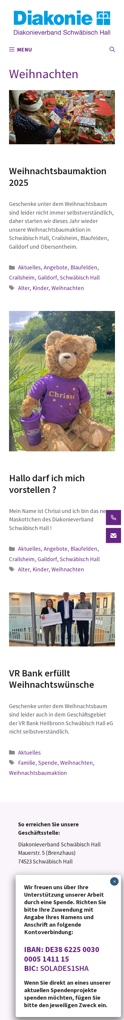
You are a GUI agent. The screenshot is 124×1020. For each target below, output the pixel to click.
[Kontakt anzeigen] (113, 517)
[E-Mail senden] (113, 535)
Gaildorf (47, 277)
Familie (26, 762)
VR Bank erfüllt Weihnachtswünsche (51, 678)
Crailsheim (22, 277)
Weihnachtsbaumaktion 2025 (58, 176)
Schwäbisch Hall (80, 277)
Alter (23, 288)
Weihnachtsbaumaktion (38, 772)
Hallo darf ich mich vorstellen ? (47, 483)
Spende (47, 762)
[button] (112, 49)
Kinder (40, 288)
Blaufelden (83, 267)
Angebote (55, 267)
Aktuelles (29, 267)
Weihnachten (67, 288)
